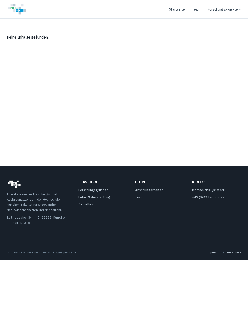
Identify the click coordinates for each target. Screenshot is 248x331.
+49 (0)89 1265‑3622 (208, 197)
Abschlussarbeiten (149, 190)
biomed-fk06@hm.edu (208, 190)
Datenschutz (233, 252)
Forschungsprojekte (223, 9)
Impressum (214, 252)
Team (196, 9)
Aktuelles (85, 204)
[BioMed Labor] (17, 9)
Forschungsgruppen (93, 190)
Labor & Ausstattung (94, 197)
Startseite (177, 9)
